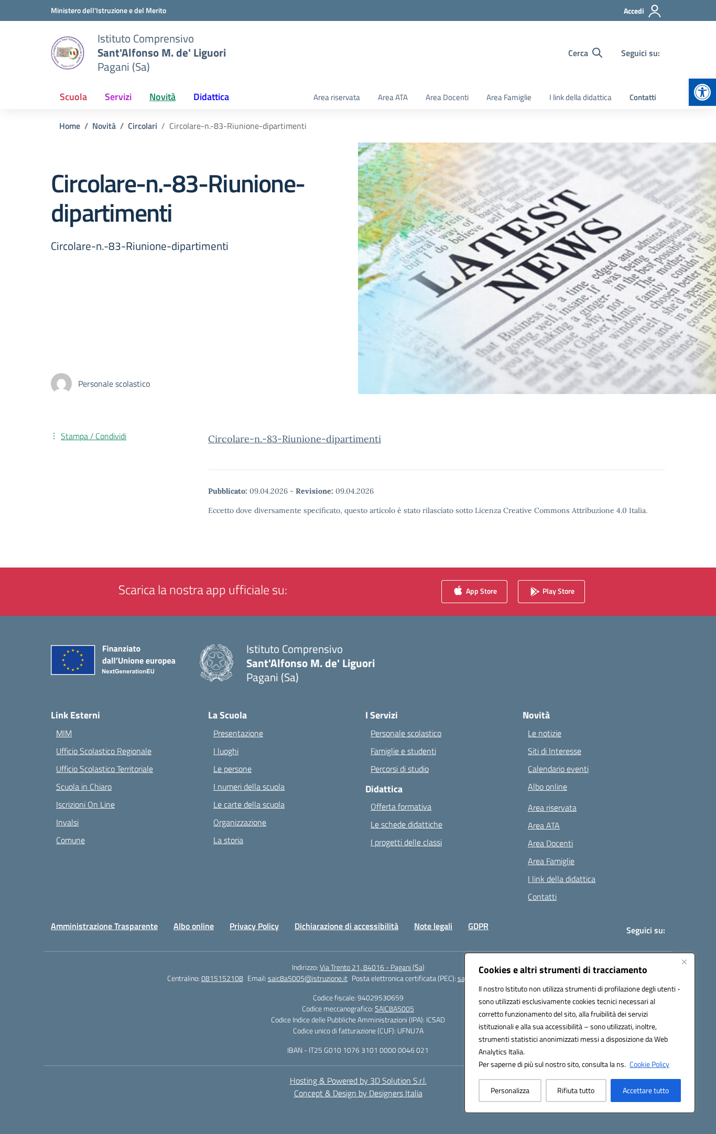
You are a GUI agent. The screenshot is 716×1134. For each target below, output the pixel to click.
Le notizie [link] (544, 733)
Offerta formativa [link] (401, 806)
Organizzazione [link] (239, 822)
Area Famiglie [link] (508, 97)
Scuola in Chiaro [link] (84, 786)
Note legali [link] (433, 926)
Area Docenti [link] (447, 97)
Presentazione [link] (238, 733)
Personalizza (510, 1090)
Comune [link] (70, 840)
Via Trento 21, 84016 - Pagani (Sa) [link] (372, 967)
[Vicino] (684, 961)
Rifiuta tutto (575, 1090)
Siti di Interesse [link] (554, 751)
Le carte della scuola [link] (249, 804)
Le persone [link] (232, 768)
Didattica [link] (211, 97)
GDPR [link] (478, 926)
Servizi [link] (118, 97)
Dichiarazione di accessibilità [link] (346, 926)
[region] (579, 1033)
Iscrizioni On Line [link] (85, 804)
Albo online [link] (547, 786)
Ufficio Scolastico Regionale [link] (103, 751)
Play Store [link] (557, 590)
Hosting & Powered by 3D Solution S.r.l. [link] (358, 1080)
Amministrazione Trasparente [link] (104, 926)
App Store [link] (480, 590)
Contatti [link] (643, 97)
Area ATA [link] (393, 97)
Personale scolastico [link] (406, 733)
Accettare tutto (646, 1090)
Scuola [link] (73, 97)
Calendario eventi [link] (558, 768)
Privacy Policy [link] (254, 926)
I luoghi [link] (225, 751)
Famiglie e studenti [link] (403, 751)
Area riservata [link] (336, 97)
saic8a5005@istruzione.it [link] (308, 978)
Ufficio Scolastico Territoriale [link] (104, 768)
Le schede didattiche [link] (406, 824)
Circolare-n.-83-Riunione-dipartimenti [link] (294, 439)
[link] (702, 92)
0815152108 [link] (222, 978)
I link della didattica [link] (580, 97)
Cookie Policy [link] (649, 1064)
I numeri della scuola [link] (249, 786)
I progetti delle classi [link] (406, 842)
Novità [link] (162, 97)
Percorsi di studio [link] (400, 768)
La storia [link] (228, 840)
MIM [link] (64, 733)
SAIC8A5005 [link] (394, 1008)
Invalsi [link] (67, 822)
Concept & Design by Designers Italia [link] (358, 1093)
